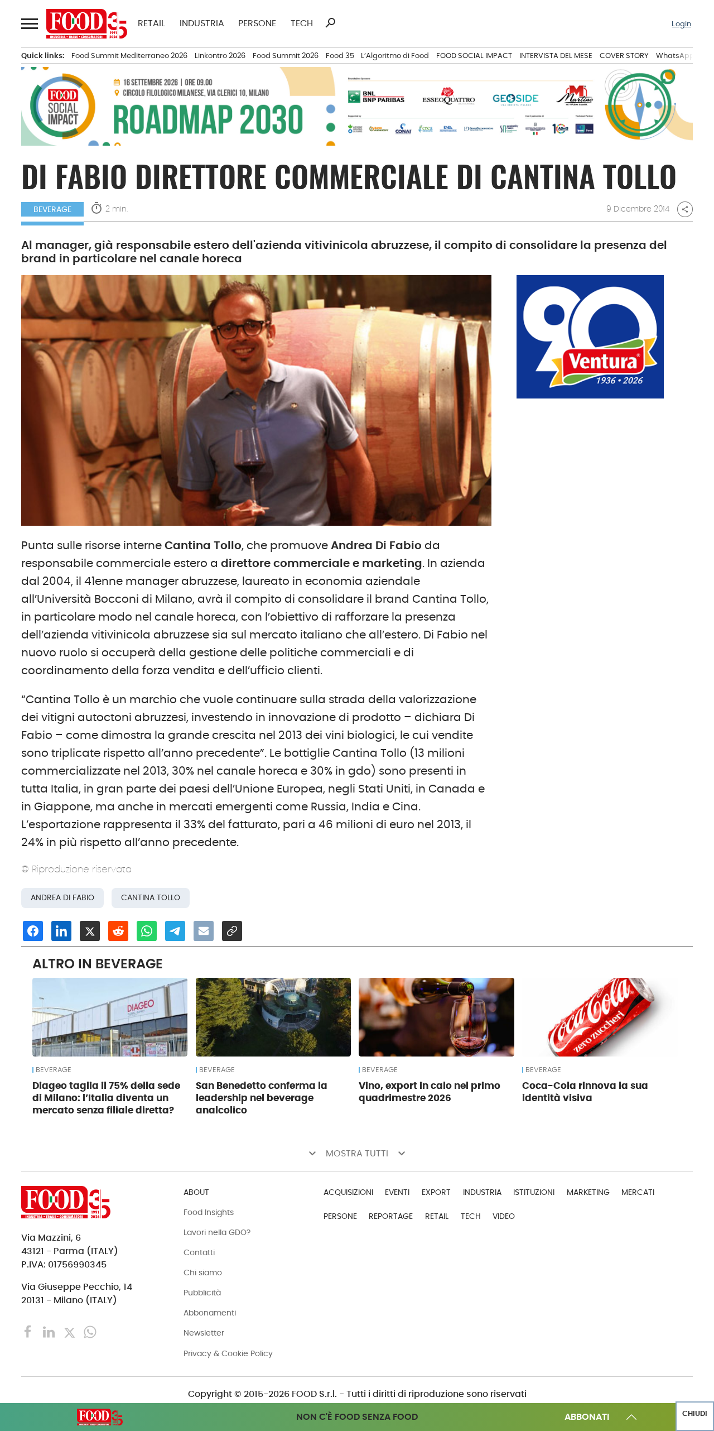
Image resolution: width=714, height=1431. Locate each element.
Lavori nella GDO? (217, 1232)
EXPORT (436, 1192)
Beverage (52, 209)
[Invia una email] (204, 931)
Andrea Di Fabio (62, 897)
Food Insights (209, 1212)
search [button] (330, 23)
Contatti (199, 1252)
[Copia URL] (232, 931)
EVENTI (397, 1192)
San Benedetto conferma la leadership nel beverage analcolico (261, 1098)
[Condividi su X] (90, 931)
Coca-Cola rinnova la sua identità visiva (585, 1092)
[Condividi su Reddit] (118, 931)
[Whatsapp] (90, 1331)
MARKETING (588, 1192)
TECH (302, 23)
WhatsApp (675, 55)
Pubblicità (202, 1292)
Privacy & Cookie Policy (228, 1353)
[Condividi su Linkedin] (61, 931)
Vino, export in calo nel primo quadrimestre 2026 (429, 1092)
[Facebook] (29, 1331)
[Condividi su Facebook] (33, 931)
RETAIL (151, 23)
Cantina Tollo (150, 897)
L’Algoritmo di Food (395, 55)
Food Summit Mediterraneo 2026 (129, 55)
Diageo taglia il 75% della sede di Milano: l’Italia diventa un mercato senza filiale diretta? (106, 1098)
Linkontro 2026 (220, 55)
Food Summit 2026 (286, 55)
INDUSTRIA (202, 23)
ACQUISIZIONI (348, 1192)
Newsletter (204, 1332)
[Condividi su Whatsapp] (147, 931)
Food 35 (340, 55)
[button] (28, 24)
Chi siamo (203, 1272)
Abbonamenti (210, 1312)
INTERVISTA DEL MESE (555, 55)
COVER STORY (624, 55)
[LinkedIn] (50, 1331)
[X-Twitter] (70, 1331)
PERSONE (257, 23)
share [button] (685, 209)
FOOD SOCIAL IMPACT (474, 55)
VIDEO (504, 1216)
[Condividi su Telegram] (175, 931)
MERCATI (637, 1192)
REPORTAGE (391, 1216)
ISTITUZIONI (533, 1192)
